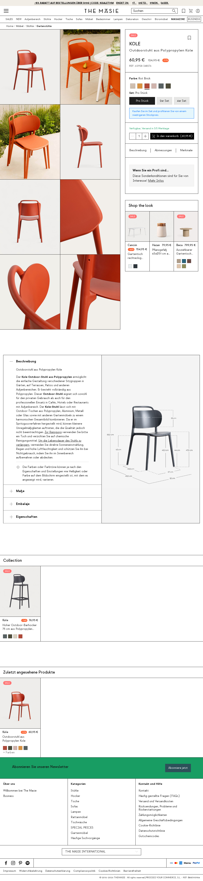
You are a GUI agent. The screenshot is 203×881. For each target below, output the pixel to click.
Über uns (9, 784)
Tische (69, 19)
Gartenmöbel (79, 833)
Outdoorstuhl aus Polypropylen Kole (13, 738)
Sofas (79, 19)
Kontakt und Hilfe (150, 784)
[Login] (197, 11)
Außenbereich (32, 19)
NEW (18, 19)
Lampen (118, 19)
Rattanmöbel (79, 817)
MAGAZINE (178, 19)
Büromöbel (161, 19)
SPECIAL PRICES (82, 828)
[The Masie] (101, 11)
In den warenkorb (174, 136)
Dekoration (132, 19)
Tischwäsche (79, 822)
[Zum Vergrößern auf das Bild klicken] (151, 439)
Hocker (58, 19)
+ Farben (9, 752)
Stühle (47, 19)
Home (9, 26)
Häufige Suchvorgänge (85, 838)
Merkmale (186, 150)
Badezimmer (103, 19)
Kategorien (78, 784)
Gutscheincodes (149, 836)
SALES (9, 19)
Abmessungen (163, 150)
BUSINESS (194, 19)
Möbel (89, 19)
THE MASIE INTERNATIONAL (85, 851)
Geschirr (147, 19)
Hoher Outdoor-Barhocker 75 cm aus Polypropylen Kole (19, 629)
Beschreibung (138, 150)
